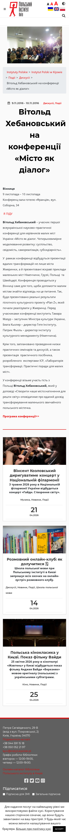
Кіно (25, 684)
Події (58, 103)
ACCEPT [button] (59, 829)
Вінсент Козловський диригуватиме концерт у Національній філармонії (34, 475)
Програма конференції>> (21, 416)
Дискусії (48, 103)
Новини (36, 499)
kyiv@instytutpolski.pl (17, 751)
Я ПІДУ (7, 213)
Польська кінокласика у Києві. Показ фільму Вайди (34, 654)
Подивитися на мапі (16, 739)
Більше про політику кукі (33, 829)
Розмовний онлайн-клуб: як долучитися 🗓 (34, 561)
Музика (25, 499)
